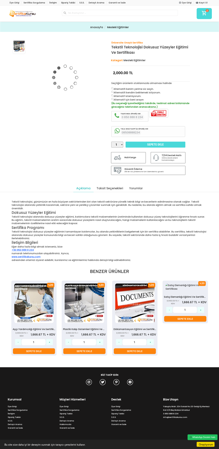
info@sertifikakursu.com (175, 417)
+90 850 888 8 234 (23, 250)
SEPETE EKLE (34, 351)
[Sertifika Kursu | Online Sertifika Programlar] (33, 13)
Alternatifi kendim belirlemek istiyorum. (137, 92)
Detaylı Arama (96, 2)
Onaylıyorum (206, 444)
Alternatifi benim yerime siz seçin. (134, 89)
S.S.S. (81, 2)
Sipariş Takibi (68, 2)
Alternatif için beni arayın (129, 99)
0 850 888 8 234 (170, 413)
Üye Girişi (14, 2)
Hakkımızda (65, 424)
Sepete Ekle (155, 145)
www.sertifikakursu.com (26, 256)
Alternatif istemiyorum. (127, 96)
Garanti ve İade (117, 2)
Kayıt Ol (203, 2)
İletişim (53, 2)
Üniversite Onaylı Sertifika (127, 42)
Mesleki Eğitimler (118, 27)
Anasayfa (96, 27)
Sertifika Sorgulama (34, 2)
